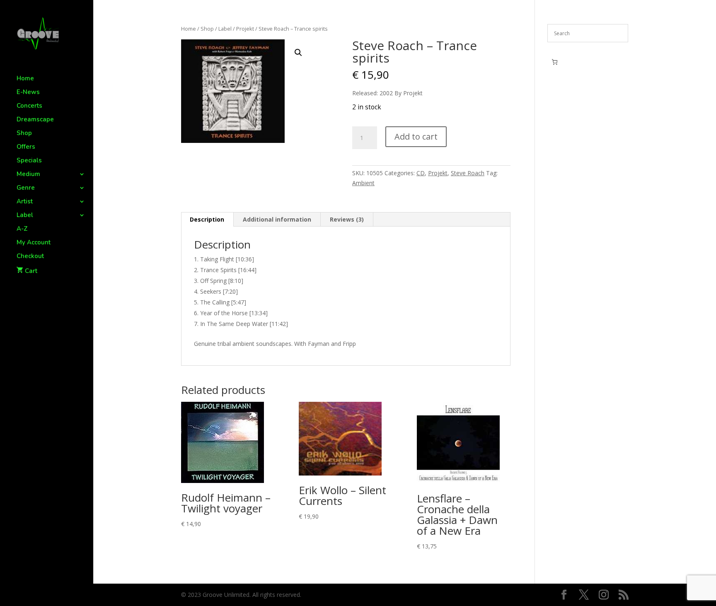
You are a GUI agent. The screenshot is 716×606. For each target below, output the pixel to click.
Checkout (30, 256)
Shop (24, 133)
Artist (25, 201)
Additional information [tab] (277, 219)
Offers (26, 147)
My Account (34, 242)
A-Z (22, 229)
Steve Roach (467, 173)
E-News (28, 92)
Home (25, 78)
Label (25, 215)
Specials (29, 160)
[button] (298, 52)
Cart (31, 271)
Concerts (29, 106)
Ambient (363, 183)
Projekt (245, 28)
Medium (28, 174)
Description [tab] (207, 219)
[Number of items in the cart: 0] (554, 62)
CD (420, 173)
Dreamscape (35, 119)
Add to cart (416, 136)
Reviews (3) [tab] (347, 219)
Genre (26, 188)
